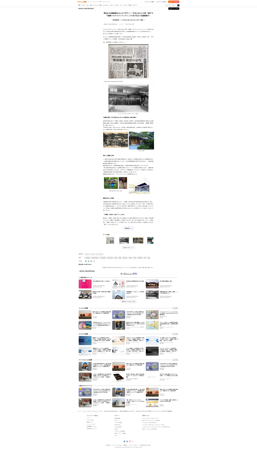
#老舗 (115, 257)
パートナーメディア (91, 424)
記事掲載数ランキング (91, 426)
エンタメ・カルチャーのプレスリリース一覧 (92, 411)
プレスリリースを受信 (161, 1)
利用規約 (125, 445)
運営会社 (108, 445)
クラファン (134, 5)
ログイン (116, 420)
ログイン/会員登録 (174, 1)
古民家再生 (140, 257)
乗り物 (129, 5)
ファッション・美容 (97, 5)
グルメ (87, 5)
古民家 (134, 257)
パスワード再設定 (118, 422)
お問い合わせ (117, 424)
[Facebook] (85, 261)
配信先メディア (90, 422)
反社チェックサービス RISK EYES (149, 429)
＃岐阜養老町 (103, 257)
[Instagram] (130, 441)
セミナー (116, 435)
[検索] (178, 5)
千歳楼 (130, 257)
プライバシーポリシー (133, 445)
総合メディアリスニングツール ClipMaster (151, 420)
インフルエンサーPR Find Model (149, 422)
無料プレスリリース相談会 (120, 433)
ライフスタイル (106, 5)
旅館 (149, 257)
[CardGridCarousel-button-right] (153, 240)
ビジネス (117, 5)
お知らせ (116, 429)
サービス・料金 (90, 419)
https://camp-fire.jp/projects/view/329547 (113, 81)
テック (121, 5)
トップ (79, 411)
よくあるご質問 (118, 426)
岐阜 (145, 257)
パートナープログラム (116, 445)
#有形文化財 (110, 257)
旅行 (91, 5)
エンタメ (83, 5)
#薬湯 (120, 257)
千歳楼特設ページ (128, 228)
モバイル (125, 5)
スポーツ (112, 5)
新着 (79, 5)
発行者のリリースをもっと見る (128, 301)
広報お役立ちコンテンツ (92, 428)
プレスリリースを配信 (149, 1)
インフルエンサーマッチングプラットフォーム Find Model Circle (156, 426)
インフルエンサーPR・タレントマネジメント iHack (153, 424)
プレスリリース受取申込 (120, 431)
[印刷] (94, 261)
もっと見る (175, 308)
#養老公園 (125, 257)
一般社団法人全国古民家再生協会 (110, 24)
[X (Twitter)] (88, 261)
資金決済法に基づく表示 (145, 445)
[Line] (91, 261)
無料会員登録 (117, 418)
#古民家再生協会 (94, 257)
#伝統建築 (87, 257)
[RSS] (132, 441)
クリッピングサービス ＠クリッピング (150, 418)
